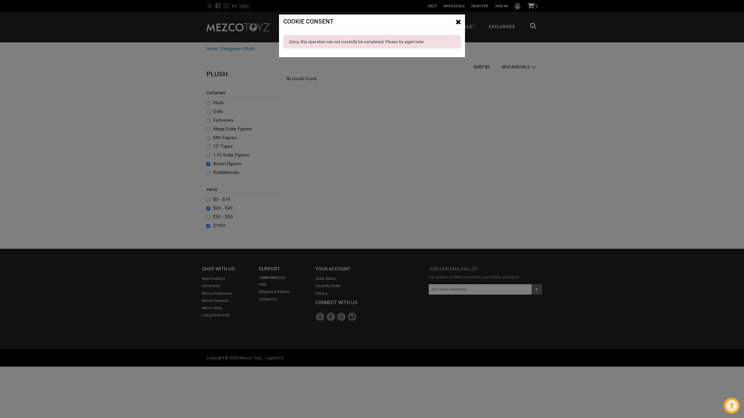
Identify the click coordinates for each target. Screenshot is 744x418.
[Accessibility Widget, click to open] (732, 406)
